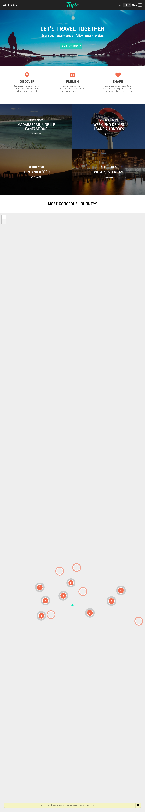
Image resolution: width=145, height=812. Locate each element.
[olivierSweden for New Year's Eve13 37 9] (76, 567)
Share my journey (71, 46)
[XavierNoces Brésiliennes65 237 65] (51, 614)
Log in (6, 5)
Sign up (14, 5)
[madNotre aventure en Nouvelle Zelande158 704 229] (138, 621)
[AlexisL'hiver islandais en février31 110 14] (59, 571)
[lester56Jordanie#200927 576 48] (82, 591)
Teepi (72, 4)
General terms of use (94, 805)
